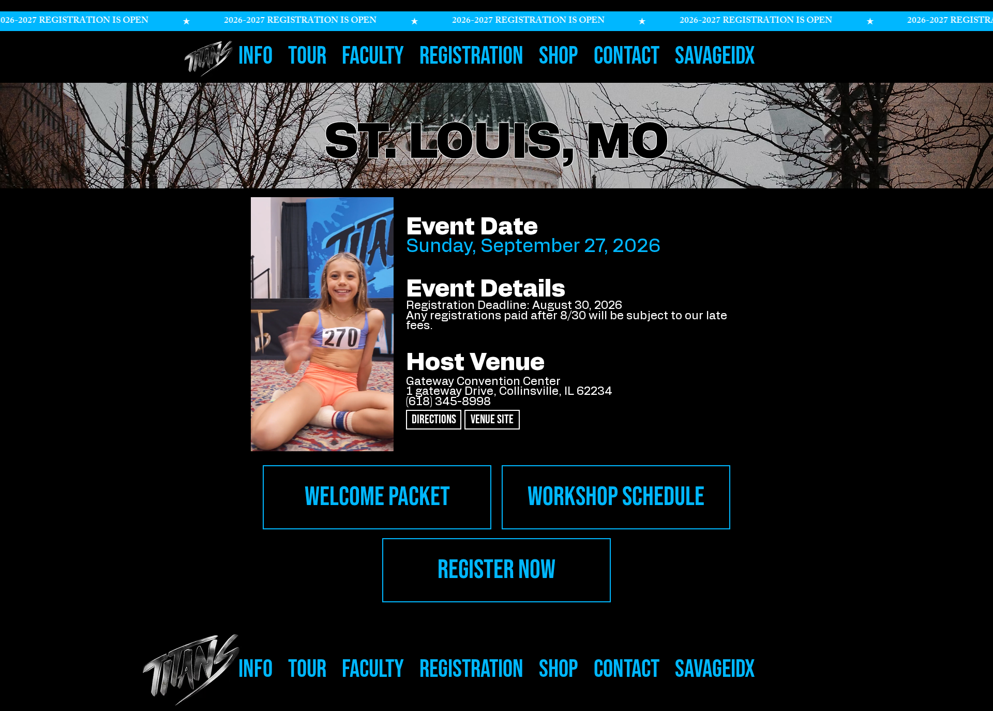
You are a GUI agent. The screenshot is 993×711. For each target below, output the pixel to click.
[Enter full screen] (388, 437)
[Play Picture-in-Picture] (370, 437)
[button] (255, 53)
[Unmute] (274, 437)
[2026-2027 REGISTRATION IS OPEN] (496, 21)
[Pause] (256, 437)
